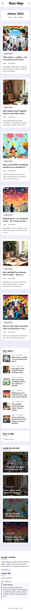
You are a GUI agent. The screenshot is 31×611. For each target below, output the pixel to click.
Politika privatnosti (6, 578)
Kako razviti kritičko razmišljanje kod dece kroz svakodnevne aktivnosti (15, 167)
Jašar (5, 63)
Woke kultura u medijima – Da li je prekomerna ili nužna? (15, 58)
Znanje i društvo (8, 53)
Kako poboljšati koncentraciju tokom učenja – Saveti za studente (14, 274)
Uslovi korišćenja (6, 581)
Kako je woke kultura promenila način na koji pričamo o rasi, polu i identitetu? (15, 328)
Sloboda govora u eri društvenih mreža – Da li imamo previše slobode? (15, 221)
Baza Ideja (16, 3)
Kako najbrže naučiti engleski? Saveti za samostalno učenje (15, 112)
